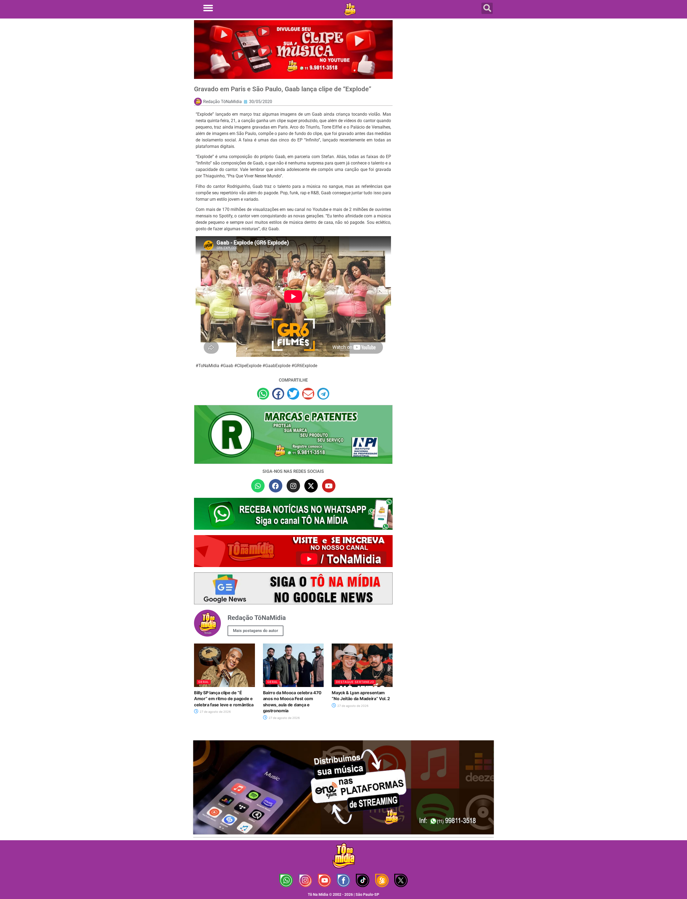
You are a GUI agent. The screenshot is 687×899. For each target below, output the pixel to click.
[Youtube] (328, 485)
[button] (208, 8)
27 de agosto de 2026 (215, 712)
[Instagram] (293, 485)
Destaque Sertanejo (355, 682)
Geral (203, 682)
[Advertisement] (446, 63)
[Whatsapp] (258, 485)
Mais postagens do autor (255, 630)
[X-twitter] (311, 485)
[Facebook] (275, 485)
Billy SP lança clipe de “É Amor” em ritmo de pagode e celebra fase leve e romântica (224, 698)
